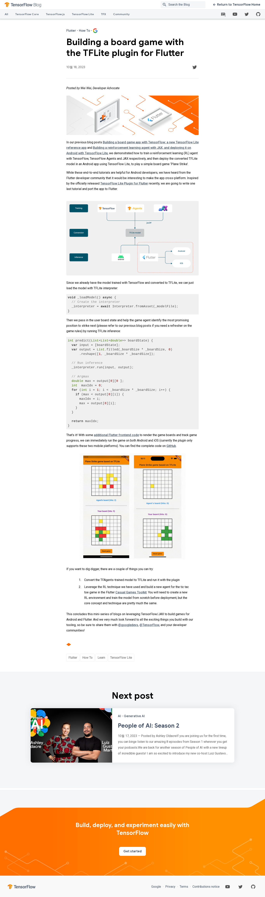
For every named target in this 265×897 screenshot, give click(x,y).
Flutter (72, 657)
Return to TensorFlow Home (238, 5)
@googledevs (128, 625)
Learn (101, 657)
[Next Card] (132, 735)
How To (87, 657)
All (6, 14)
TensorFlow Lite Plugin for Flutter (124, 183)
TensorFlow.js (55, 14)
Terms (184, 886)
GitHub (171, 446)
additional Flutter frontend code (116, 435)
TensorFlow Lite (83, 14)
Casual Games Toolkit (131, 592)
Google (156, 886)
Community (121, 14)
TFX (103, 14)
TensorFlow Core (27, 14)
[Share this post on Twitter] (195, 67)
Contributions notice (206, 886)
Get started (132, 851)
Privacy (170, 886)
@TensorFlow (149, 625)
